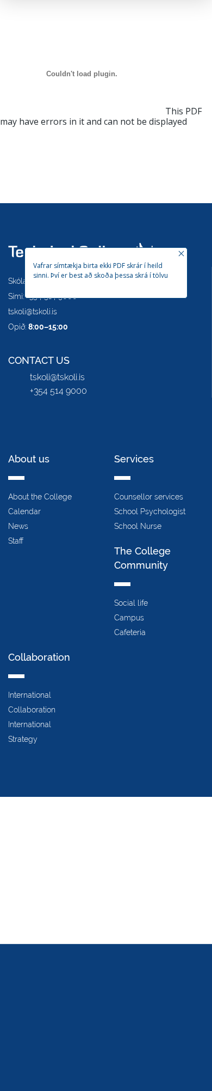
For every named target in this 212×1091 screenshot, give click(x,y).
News (18, 526)
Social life (131, 603)
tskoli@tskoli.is (32, 311)
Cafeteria (130, 632)
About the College (40, 496)
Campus (129, 617)
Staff (15, 541)
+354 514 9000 (58, 391)
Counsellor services (148, 496)
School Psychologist (149, 511)
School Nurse (137, 526)
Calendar (24, 511)
